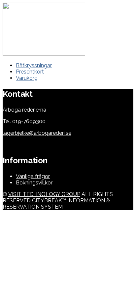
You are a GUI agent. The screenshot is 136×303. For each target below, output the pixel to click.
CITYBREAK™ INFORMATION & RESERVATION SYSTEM (56, 203)
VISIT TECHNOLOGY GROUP (44, 194)
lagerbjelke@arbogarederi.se (37, 133)
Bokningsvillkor (34, 182)
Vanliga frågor (33, 176)
